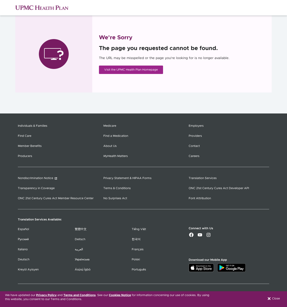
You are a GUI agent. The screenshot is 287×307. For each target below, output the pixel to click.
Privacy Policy (46, 295)
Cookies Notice (120, 295)
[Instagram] (208, 236)
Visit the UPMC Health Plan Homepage (131, 69)
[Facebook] (191, 236)
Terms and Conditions (79, 295)
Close (275, 298)
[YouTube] (200, 236)
